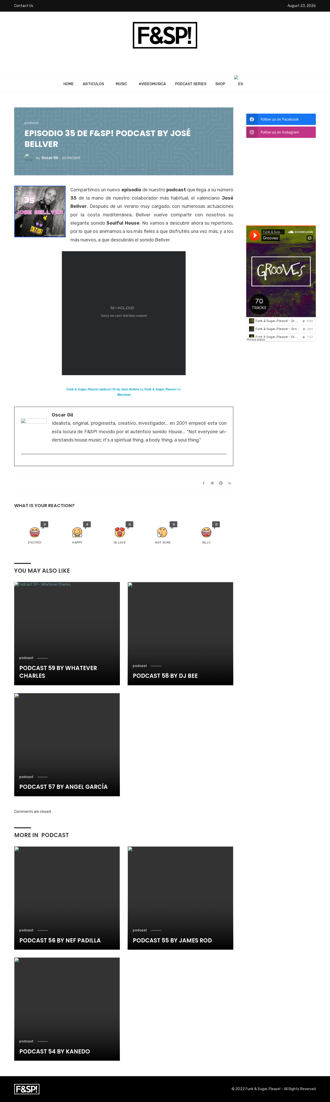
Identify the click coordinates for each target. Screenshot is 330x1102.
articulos (93, 84)
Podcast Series (190, 84)
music (121, 84)
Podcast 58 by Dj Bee (165, 676)
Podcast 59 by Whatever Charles (58, 672)
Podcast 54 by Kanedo (54, 1052)
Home (68, 84)
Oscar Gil (50, 158)
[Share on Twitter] (212, 483)
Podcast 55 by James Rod (172, 940)
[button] (35, 533)
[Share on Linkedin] (229, 483)
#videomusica (152, 84)
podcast (31, 123)
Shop (220, 84)
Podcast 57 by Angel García (63, 787)
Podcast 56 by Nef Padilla (60, 940)
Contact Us (23, 6)
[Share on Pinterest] (221, 483)
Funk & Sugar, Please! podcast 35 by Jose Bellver (103, 389)
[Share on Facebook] (203, 483)
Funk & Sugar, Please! (160, 389)
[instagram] (23, 462)
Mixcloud (123, 395)
